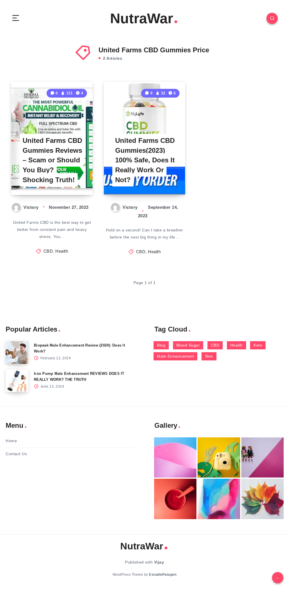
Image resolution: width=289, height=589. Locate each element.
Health (61, 251)
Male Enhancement (175, 356)
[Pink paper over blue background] (175, 457)
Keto (257, 345)
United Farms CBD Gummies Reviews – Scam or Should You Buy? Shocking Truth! (52, 160)
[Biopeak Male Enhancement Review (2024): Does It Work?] (17, 352)
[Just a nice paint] (219, 499)
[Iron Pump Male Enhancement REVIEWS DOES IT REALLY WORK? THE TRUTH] (17, 380)
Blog (161, 345)
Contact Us (16, 454)
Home (11, 440)
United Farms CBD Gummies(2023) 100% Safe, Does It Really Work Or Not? (145, 160)
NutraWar (141, 18)
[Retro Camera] (219, 457)
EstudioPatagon (162, 575)
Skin (209, 356)
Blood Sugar (188, 345)
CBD (48, 251)
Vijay (159, 562)
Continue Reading (73, 179)
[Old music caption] (262, 457)
